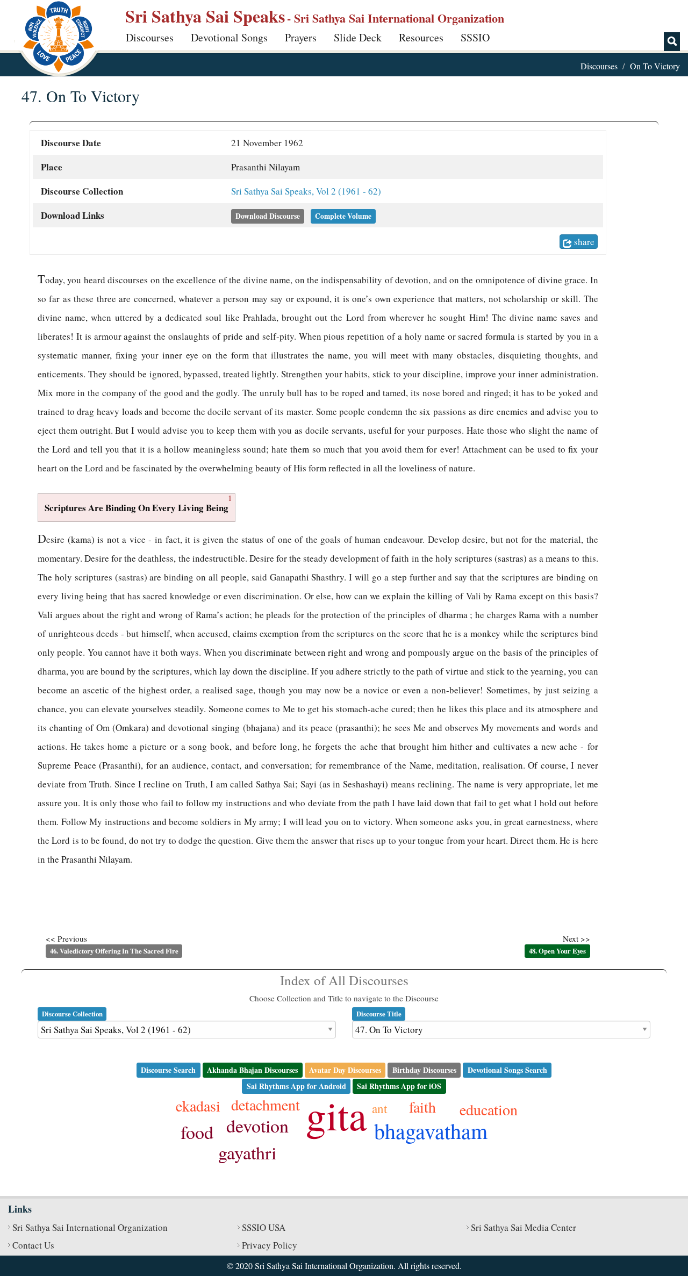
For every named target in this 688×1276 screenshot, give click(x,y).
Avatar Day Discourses (345, 1070)
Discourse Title (379, 1014)
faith (422, 1106)
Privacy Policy (269, 1245)
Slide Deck (358, 37)
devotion (257, 1125)
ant (379, 1108)
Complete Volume (343, 216)
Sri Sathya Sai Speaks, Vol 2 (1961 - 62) (306, 191)
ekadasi (198, 1105)
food (197, 1132)
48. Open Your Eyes (557, 951)
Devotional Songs (229, 37)
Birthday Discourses (424, 1070)
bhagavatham (431, 1130)
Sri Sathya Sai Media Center (523, 1227)
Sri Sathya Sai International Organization (90, 1227)
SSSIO (475, 37)
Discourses (150, 37)
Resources (421, 37)
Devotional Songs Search (507, 1070)
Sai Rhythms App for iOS (399, 1086)
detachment (265, 1104)
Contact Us (33, 1245)
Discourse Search (168, 1070)
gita (336, 1115)
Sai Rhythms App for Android (296, 1086)
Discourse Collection (72, 1014)
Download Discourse (267, 216)
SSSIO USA (263, 1227)
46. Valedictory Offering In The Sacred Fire (114, 951)
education (489, 1109)
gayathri (247, 1152)
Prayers (301, 37)
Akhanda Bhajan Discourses (252, 1070)
